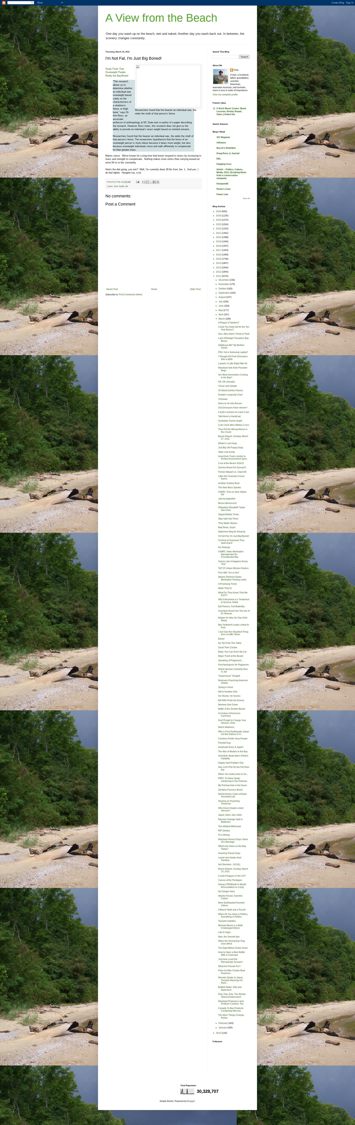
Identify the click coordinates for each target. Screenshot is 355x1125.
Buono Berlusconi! (227, 503)
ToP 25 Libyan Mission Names (233, 568)
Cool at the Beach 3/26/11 (231, 463)
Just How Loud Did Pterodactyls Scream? (230, 960)
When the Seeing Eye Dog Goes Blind (231, 942)
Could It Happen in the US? (232, 876)
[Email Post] (137, 182)
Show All (246, 198)
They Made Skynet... (228, 523)
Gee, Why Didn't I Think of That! (233, 334)
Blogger (191, 1101)
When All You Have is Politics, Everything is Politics (233, 915)
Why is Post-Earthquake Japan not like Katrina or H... (233, 732)
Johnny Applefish (226, 498)
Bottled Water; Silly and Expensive (229, 988)
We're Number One (227, 691)
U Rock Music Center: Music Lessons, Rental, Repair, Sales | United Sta (231, 111)
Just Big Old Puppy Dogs (230, 447)
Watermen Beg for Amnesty (231, 531)
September (224, 293)
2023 (219, 224)
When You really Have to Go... (233, 774)
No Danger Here (226, 891)
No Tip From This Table (229, 643)
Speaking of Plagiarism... (230, 660)
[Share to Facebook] (154, 182)
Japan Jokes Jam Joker (230, 815)
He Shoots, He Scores (229, 696)
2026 (219, 211)
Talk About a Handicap (229, 416)
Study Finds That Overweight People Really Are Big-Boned (116, 72)
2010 (219, 1033)
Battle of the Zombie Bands (231, 709)
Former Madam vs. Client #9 (232, 472)
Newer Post (112, 289)
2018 (219, 246)
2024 (219, 220)
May (221, 310)
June (221, 306)
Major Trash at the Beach (230, 656)
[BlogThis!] (147, 182)
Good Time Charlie (227, 647)
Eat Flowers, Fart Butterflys (231, 606)
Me (126, 186)
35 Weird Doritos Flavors (230, 390)
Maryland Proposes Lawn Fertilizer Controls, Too (231, 1002)
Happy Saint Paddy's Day (231, 763)
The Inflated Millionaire (229, 826)
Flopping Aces (224, 164)
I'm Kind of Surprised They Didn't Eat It (231, 541)
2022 (219, 228)
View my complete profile (225, 94)
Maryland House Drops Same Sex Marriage (233, 840)
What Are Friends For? (229, 966)
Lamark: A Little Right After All (232, 363)
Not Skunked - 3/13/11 (229, 864)
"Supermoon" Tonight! (229, 676)
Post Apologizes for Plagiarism (233, 664)
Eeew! (221, 639)
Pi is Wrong (224, 835)
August (222, 297)
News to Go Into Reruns (230, 403)
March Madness (226, 727)
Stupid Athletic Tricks (228, 514)
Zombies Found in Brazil (230, 789)
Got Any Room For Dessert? (232, 467)
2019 (219, 241)
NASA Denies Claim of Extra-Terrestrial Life (232, 795)
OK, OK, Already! (226, 381)
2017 (219, 250)
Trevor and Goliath (227, 386)
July (221, 301)
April (221, 314)
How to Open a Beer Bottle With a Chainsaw (231, 953)
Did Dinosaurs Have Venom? (232, 407)
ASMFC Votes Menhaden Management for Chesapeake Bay (231, 554)
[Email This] (144, 182)
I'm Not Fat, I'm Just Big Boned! (233, 536)
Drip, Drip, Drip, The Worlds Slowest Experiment (232, 995)
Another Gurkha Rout (228, 483)
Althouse (221, 142)
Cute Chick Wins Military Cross (233, 425)
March (222, 318)
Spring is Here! (225, 687)
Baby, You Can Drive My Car (232, 651)
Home (154, 289)
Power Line (222, 194)
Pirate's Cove (224, 189)
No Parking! (224, 547)
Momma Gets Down (228, 704)
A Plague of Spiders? (228, 322)
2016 (219, 254)
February (223, 1023)
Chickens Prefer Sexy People (233, 738)
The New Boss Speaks (229, 487)
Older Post (195, 289)
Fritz (236, 70)
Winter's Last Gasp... (228, 443)
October (223, 288)
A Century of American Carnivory (229, 714)
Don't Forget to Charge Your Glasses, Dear (232, 721)
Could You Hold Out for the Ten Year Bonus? (233, 328)
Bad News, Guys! (226, 527)
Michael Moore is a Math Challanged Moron (230, 926)
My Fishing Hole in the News (232, 785)
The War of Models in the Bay (233, 751)
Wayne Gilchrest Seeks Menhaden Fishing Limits (232, 578)
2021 (219, 233)
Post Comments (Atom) (130, 294)
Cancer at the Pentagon (230, 880)
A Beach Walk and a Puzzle (232, 909)
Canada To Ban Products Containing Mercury (230, 1009)
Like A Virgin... (225, 932)
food (116, 186)
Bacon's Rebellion (226, 148)
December (224, 280)
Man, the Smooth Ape (229, 936)
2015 (219, 259)
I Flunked (222, 399)
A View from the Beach (161, 18)
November (224, 284)
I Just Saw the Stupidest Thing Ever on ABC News (233, 633)
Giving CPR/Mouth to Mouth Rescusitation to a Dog (232, 885)
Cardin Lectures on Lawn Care (233, 412)
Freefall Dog (224, 743)
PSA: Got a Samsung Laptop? (233, 352)
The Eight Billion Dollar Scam (233, 948)
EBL (219, 158)
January (223, 1027)
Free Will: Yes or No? (228, 572)
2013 (219, 267)
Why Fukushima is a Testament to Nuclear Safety (233, 600)
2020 (219, 237)
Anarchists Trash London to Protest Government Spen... (233, 457)
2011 (219, 276)
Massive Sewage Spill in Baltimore (230, 820)
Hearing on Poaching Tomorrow (229, 802)
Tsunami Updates (227, 921)
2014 (219, 263)
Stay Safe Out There (228, 518)
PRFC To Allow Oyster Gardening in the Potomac (232, 779)
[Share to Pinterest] (158, 182)
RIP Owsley (224, 830)
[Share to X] (151, 182)
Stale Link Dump (226, 452)
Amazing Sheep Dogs (229, 853)
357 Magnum (223, 137)
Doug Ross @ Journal (228, 153)
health (121, 186)
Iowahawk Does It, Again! (230, 747)
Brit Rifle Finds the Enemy (231, 700)
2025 (219, 215)
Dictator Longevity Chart (230, 394)
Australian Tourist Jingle (230, 420)
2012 (219, 272)
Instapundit (222, 183)
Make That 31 (225, 588)
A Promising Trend (227, 584)
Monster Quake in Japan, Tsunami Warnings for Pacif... (230, 980)
